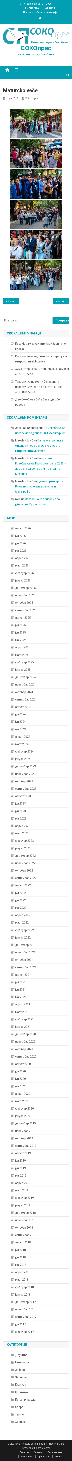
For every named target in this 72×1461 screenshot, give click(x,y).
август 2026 (23, 528)
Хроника (20, 1421)
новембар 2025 (25, 595)
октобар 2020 (24, 1049)
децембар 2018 (25, 1212)
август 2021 (23, 974)
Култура (20, 1384)
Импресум (27, 1456)
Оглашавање (54, 1452)
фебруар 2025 (24, 662)
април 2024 (22, 736)
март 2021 (22, 1012)
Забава (20, 1369)
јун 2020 (20, 1078)
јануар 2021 (23, 1026)
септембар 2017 (25, 1316)
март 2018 (22, 1279)
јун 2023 (20, 811)
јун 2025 (20, 632)
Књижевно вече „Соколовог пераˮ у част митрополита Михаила (42, 359)
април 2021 (22, 1004)
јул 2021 (20, 982)
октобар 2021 (24, 959)
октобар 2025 (24, 602)
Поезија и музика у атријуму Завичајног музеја (41, 346)
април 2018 (22, 1272)
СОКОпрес (36, 48)
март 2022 (22, 922)
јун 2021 (20, 989)
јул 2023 (20, 803)
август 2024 (23, 706)
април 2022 (22, 915)
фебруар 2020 (24, 1108)
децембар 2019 (25, 1123)
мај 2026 (20, 550)
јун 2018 (20, 1257)
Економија (22, 1362)
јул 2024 (20, 714)
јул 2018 (20, 1250)
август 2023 (23, 796)
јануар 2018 (23, 1294)
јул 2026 (20, 535)
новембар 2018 (25, 1220)
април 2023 (22, 826)
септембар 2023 (25, 788)
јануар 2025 (23, 669)
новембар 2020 (25, 1041)
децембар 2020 (25, 1034)
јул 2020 (20, 1071)
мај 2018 (20, 1264)
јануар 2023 (23, 848)
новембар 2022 (25, 863)
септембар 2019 (25, 1145)
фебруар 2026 (24, 573)
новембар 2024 (25, 684)
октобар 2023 (24, 781)
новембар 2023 (25, 774)
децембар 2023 (25, 766)
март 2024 (22, 744)
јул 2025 (20, 625)
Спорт (19, 1407)
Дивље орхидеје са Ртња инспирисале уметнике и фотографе (39, 486)
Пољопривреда (25, 1399)
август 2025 (23, 617)
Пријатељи (44, 1456)
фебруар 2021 (24, 1019)
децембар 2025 (25, 587)
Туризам (21, 1414)
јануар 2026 (23, 580)
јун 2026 (20, 543)
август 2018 (23, 1242)
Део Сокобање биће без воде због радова (38, 402)
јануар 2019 (23, 1205)
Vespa (60, 301)
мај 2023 (20, 818)
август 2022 (23, 885)
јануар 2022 (23, 937)
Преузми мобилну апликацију (40, 12)
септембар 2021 (25, 967)
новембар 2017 (25, 1309)
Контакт (59, 1456)
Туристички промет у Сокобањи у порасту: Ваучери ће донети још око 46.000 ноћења (38, 387)
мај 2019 (20, 1175)
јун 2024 (20, 721)
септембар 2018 (25, 1235)
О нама (38, 1452)
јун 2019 (20, 1168)
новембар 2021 (25, 952)
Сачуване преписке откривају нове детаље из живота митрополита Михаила (39, 445)
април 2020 (22, 1093)
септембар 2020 (25, 1056)
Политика (21, 1392)
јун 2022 (20, 900)
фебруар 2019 (24, 1197)
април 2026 (22, 558)
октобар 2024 (24, 692)
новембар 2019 (25, 1131)
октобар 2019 (24, 1138)
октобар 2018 (24, 1227)
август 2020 (23, 1064)
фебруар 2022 (24, 930)
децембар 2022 (25, 855)
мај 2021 (20, 997)
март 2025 (22, 654)
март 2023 (22, 833)
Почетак (24, 1452)
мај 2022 (20, 907)
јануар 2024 (23, 759)
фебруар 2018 (24, 1287)
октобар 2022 (24, 870)
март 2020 (22, 1101)
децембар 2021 (25, 945)
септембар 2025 (25, 610)
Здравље (21, 1377)
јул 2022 (20, 893)
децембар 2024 (25, 677)
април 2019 (22, 1183)
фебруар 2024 (24, 751)
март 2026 (22, 565)
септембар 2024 (25, 699)
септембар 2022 (25, 878)
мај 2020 (20, 1086)
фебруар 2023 (24, 840)
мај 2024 (20, 729)
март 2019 (22, 1190)
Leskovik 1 (13, 301)
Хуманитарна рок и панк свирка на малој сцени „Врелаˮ (42, 371)
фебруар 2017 (24, 1331)
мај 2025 (20, 639)
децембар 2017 (25, 1302)
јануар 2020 (23, 1116)
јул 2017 (20, 1324)
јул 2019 (20, 1160)
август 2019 (23, 1153)
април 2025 (22, 647)
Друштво (21, 1355)
